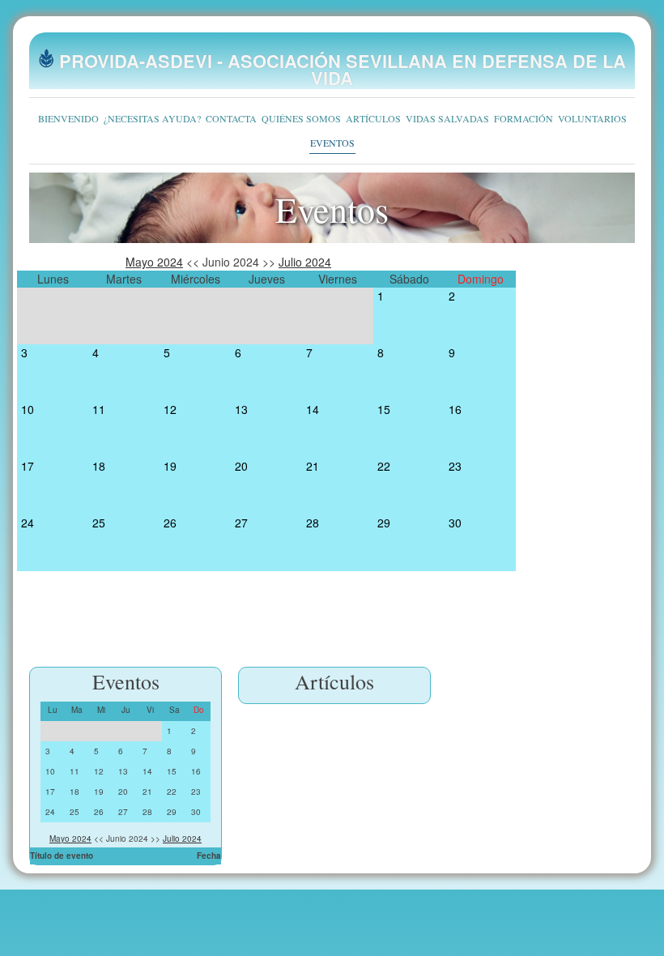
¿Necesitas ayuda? (152, 118)
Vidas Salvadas (447, 118)
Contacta (231, 118)
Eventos (332, 142)
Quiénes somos (301, 118)
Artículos (373, 118)
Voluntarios (592, 118)
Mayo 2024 (154, 262)
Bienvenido (68, 118)
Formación (523, 118)
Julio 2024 (305, 262)
